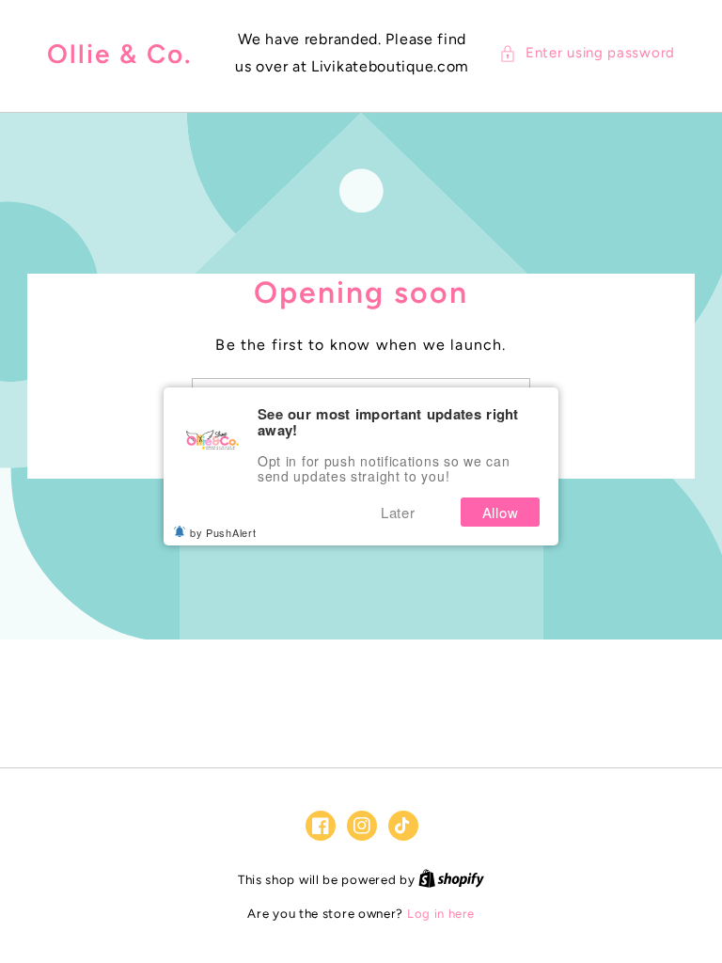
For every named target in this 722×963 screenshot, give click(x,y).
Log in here (441, 914)
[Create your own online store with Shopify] (451, 880)
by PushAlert (223, 532)
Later (398, 512)
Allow (500, 512)
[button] (587, 53)
